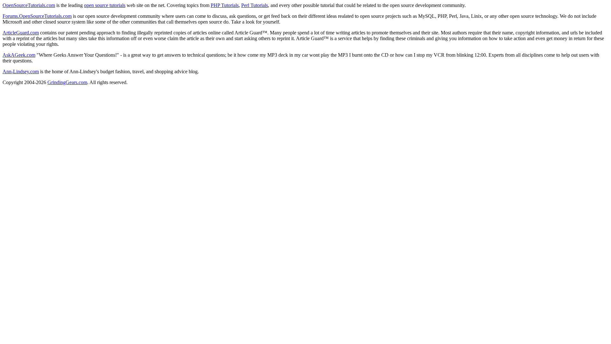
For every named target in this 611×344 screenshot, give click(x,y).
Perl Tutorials (254, 5)
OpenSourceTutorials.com (29, 5)
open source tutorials (104, 5)
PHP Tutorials (225, 5)
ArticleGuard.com (21, 32)
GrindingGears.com (67, 82)
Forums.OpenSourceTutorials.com (37, 16)
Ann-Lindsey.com (21, 71)
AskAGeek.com (19, 55)
